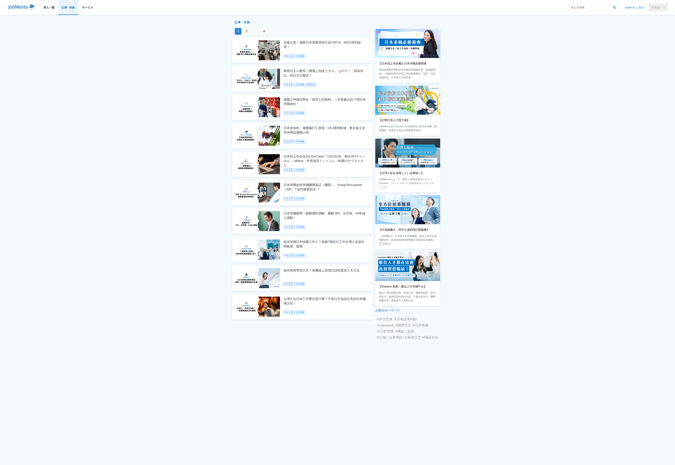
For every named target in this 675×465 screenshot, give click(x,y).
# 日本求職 (385, 331)
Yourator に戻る (634, 7)
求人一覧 (49, 7)
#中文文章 (385, 319)
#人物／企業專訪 (390, 337)
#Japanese (385, 325)
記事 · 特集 (68, 7)
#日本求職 (420, 325)
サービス (87, 7)
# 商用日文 (412, 337)
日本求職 (300, 56)
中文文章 (288, 56)
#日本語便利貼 (405, 319)
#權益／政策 (404, 331)
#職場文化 (430, 337)
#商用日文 (403, 325)
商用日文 (311, 84)
